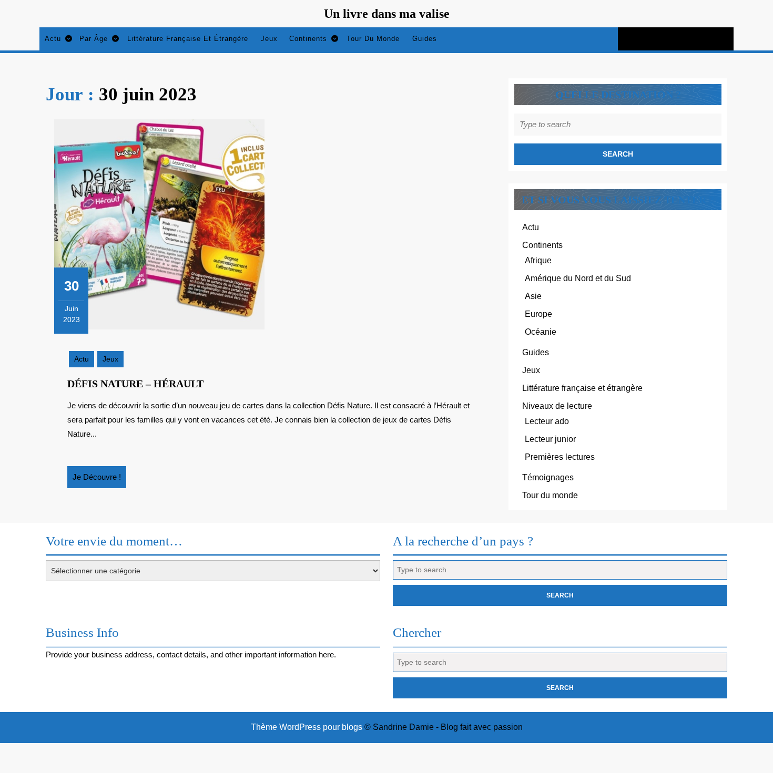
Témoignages (548, 477)
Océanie (540, 331)
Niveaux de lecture (557, 405)
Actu (53, 39)
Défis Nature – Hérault (135, 383)
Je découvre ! (99, 480)
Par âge (93, 39)
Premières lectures (560, 456)
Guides (424, 39)
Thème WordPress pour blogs (306, 727)
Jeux (269, 39)
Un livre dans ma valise (387, 13)
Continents (308, 39)
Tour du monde (373, 39)
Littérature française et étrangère (187, 39)
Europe (538, 314)
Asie (533, 296)
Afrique (538, 260)
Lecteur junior (550, 439)
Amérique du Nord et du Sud (578, 278)
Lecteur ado (547, 421)
